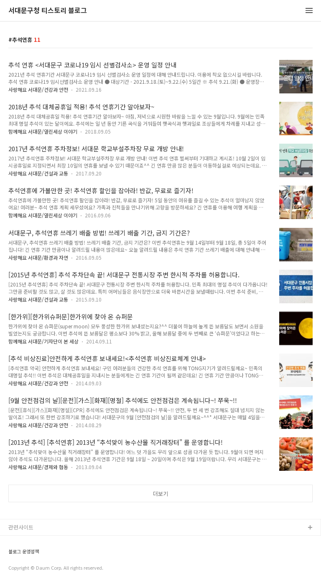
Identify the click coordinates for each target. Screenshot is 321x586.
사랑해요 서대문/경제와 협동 (38, 466)
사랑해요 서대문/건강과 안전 (38, 89)
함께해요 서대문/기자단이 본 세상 (43, 341)
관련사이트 (20, 527)
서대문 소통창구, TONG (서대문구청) (51, 541)
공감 (14, 555)
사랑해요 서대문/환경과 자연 (38, 257)
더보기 (160, 494)
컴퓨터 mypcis (26, 568)
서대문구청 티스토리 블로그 (47, 10)
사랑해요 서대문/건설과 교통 (38, 173)
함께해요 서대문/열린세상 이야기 (42, 131)
